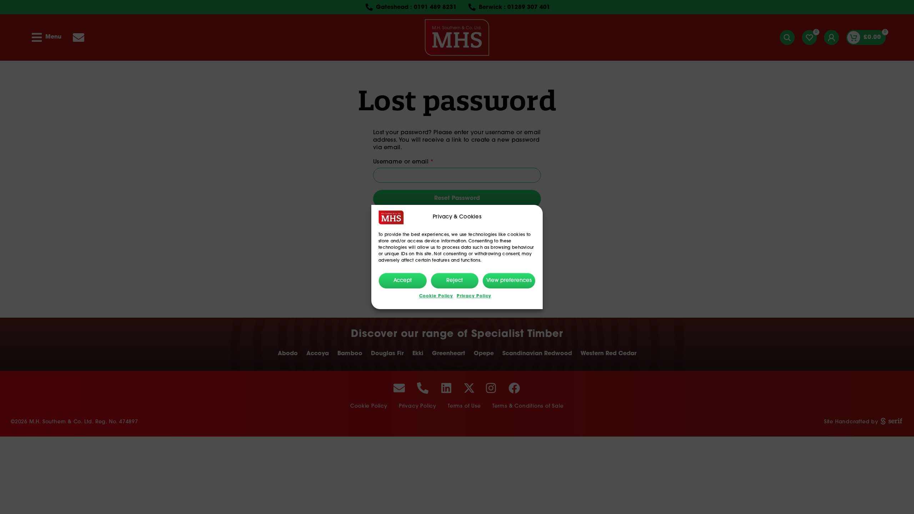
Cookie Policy (436, 296)
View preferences (509, 280)
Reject (454, 280)
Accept (402, 280)
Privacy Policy (474, 296)
